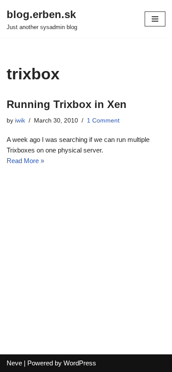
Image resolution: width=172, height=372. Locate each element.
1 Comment (103, 120)
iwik (20, 120)
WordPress (80, 363)
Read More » (25, 160)
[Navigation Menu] (155, 18)
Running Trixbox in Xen (67, 104)
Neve (14, 363)
